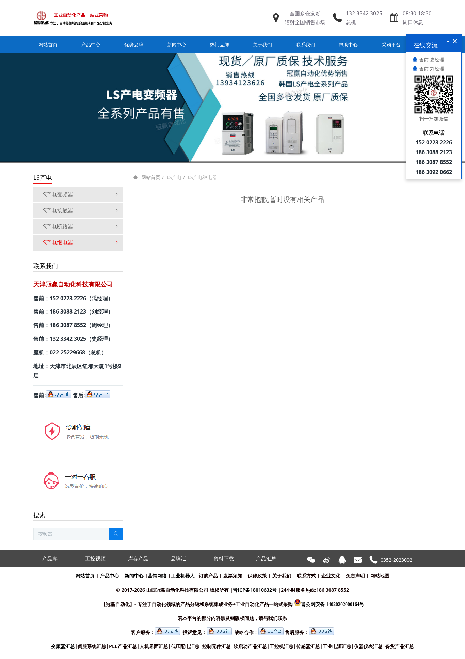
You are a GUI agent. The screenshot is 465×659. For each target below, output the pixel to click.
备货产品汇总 (399, 646)
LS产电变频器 (56, 194)
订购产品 (208, 575)
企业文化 (330, 575)
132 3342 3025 (364, 13)
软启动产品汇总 (250, 646)
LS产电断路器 (56, 226)
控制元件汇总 (216, 646)
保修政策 (257, 575)
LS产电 (174, 177)
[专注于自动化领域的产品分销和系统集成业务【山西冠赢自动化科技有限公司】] (73, 18)
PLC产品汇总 (123, 646)
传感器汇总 (308, 646)
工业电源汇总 (337, 646)
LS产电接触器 (56, 210)
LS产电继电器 (202, 177)
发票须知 (232, 575)
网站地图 (379, 575)
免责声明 (355, 575)
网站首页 (48, 44)
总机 (351, 22)
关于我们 (281, 575)
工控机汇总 (281, 646)
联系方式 (306, 575)
